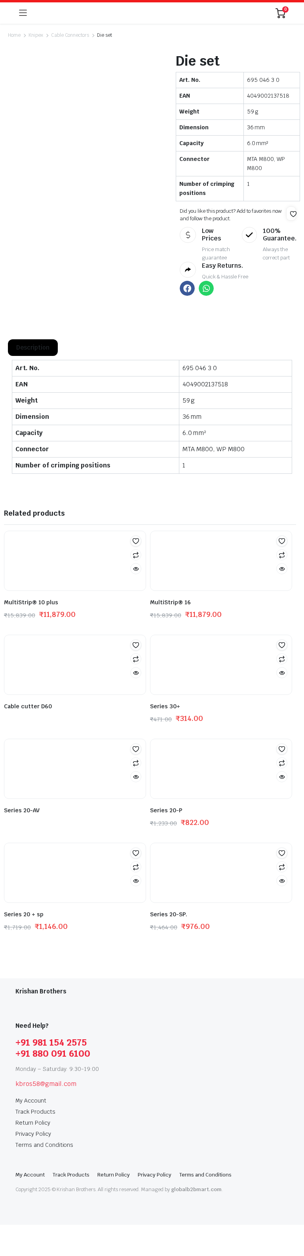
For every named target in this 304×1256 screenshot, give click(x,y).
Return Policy (32, 1122)
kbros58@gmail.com (45, 1084)
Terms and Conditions (44, 1144)
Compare (135, 554)
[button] (293, 214)
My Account (30, 1100)
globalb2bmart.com (196, 1189)
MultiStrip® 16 (170, 602)
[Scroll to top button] (291, 1220)
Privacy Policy (33, 1133)
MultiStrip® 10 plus (31, 602)
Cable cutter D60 (28, 706)
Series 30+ (165, 706)
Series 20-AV (22, 810)
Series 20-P (166, 810)
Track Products (35, 1111)
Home (14, 35)
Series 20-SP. (168, 914)
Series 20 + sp (24, 914)
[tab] (33, 347)
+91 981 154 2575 (51, 1042)
